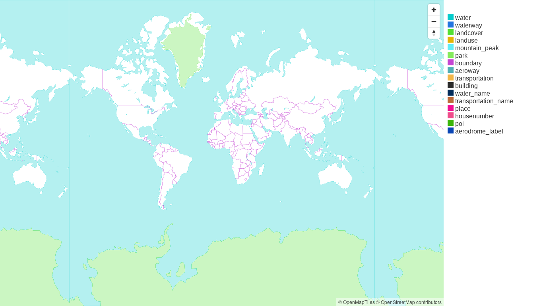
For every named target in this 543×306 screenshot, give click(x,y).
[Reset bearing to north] (434, 33)
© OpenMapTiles (356, 301)
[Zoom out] (434, 21)
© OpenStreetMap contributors (409, 301)
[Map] (222, 153)
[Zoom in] (434, 10)
